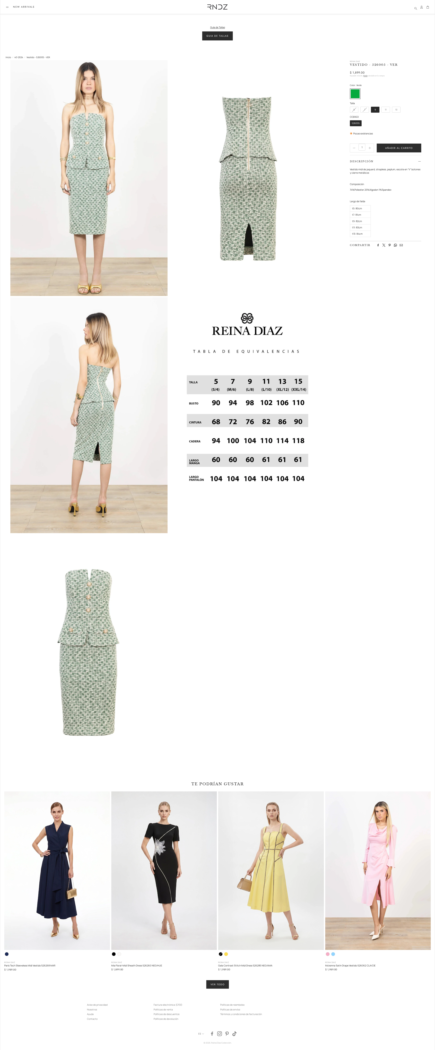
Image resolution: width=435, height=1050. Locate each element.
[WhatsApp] (395, 245)
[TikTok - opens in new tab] (234, 1033)
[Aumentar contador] (370, 148)
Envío (365, 75)
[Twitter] (383, 245)
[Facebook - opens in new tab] (212, 1033)
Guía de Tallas (217, 27)
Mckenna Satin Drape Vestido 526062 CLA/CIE (350, 965)
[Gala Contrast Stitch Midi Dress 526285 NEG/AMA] (271, 870)
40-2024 (18, 57)
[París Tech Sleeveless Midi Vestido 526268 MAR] (57, 870)
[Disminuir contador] (354, 148)
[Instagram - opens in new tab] (219, 1033)
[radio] (355, 94)
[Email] (401, 245)
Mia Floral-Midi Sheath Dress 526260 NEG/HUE (136, 965)
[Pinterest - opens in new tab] (227, 1033)
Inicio (8, 57)
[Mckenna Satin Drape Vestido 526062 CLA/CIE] (378, 870)
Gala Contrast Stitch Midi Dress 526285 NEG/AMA (245, 965)
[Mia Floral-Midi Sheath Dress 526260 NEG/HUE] (164, 870)
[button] (7, 7)
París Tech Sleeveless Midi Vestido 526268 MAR (29, 965)
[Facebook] (378, 245)
